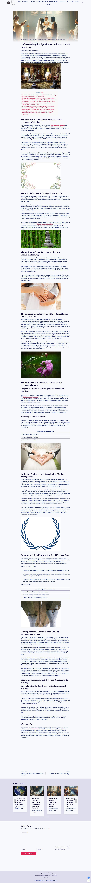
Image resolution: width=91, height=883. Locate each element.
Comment (24, 832)
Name (23, 849)
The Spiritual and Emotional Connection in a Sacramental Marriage (38, 98)
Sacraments (34, 41)
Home (19, 1)
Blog (51, 873)
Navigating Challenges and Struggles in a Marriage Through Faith (38, 106)
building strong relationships (45, 224)
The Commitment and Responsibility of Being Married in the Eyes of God (39, 99)
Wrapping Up (25, 114)
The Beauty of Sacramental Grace (31, 104)
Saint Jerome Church (26, 50)
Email (40, 849)
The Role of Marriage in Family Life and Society (33, 96)
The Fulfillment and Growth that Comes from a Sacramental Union (38, 101)
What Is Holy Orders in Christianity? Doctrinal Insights (53, 802)
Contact (48, 4)
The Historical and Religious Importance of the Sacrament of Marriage (39, 95)
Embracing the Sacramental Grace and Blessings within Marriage (38, 111)
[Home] (21, 39)
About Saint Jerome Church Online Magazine (45, 875)
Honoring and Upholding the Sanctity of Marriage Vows (35, 107)
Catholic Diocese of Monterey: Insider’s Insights (60, 773)
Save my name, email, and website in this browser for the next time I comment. (62, 848)
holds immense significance (30, 397)
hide (42, 92)
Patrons (38, 1)
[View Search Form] (83, 3)
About (77, 1)
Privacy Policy (53, 880)
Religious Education (26, 41)
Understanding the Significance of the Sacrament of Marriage (37, 112)
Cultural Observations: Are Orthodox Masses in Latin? (32, 773)
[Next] (76, 801)
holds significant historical (58, 125)
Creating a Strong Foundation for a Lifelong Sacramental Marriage (38, 109)
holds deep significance (33, 728)
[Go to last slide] (15, 801)
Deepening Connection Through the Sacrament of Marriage (36, 103)
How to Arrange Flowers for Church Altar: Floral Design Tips (70, 802)
